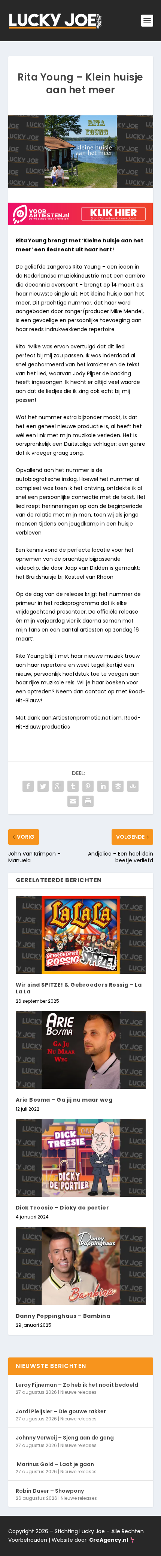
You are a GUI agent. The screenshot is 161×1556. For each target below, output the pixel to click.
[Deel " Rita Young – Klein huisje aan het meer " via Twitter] (43, 786)
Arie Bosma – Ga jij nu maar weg (64, 1100)
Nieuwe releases (78, 1392)
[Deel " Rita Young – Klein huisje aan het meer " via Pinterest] (87, 786)
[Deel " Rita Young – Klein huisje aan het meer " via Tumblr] (73, 786)
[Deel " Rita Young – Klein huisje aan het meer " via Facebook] (28, 786)
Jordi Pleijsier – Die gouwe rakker (61, 1411)
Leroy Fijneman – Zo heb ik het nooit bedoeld (77, 1385)
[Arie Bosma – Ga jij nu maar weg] (81, 1050)
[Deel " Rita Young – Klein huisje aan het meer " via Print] (87, 801)
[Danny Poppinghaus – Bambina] (81, 1266)
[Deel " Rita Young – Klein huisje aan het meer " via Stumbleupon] (132, 786)
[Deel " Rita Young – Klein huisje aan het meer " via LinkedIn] (102, 786)
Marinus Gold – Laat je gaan (55, 1464)
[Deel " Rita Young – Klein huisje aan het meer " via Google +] (58, 786)
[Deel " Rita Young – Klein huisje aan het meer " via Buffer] (117, 786)
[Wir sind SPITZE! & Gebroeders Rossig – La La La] (81, 935)
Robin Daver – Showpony (50, 1491)
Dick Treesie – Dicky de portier (62, 1207)
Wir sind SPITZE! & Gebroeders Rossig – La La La (79, 988)
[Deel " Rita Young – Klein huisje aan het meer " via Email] (73, 801)
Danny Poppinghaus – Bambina (63, 1316)
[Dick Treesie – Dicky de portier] (81, 1158)
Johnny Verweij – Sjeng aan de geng (65, 1437)
